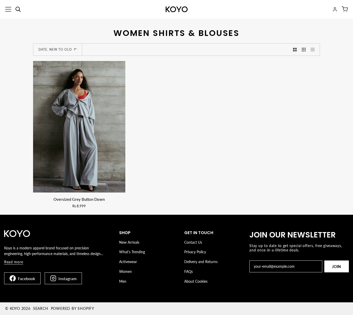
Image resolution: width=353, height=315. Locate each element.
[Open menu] (8, 9)
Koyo (15, 308)
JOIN (336, 266)
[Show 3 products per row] (303, 50)
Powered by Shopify (72, 308)
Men (122, 281)
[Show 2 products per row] (295, 50)
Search (40, 308)
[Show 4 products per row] (314, 50)
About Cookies (196, 281)
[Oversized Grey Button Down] (79, 127)
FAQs (188, 271)
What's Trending (132, 252)
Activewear (128, 261)
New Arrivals (129, 242)
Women (125, 271)
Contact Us (193, 242)
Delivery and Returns (201, 261)
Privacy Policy (195, 252)
